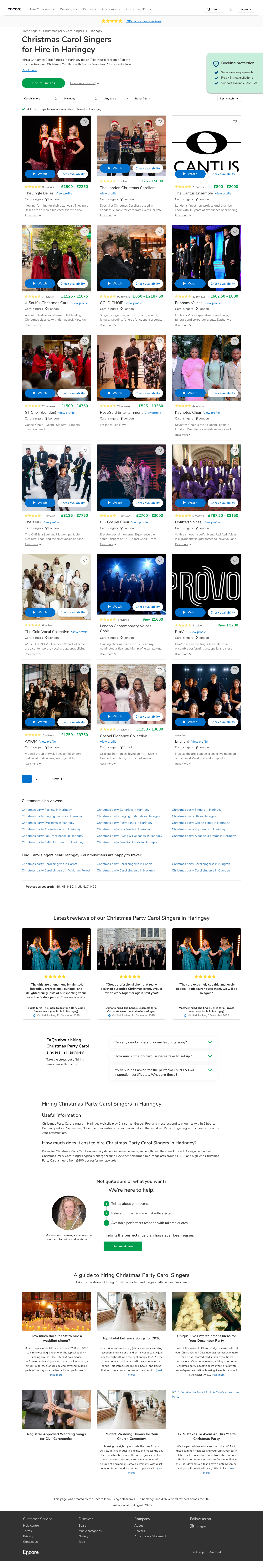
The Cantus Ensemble (137, 1008)
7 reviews (198, 187)
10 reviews (123, 516)
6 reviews (48, 625)
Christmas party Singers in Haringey (196, 810)
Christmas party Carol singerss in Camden (201, 870)
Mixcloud (215, 1552)
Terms (27, 1531)
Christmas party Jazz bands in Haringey (124, 829)
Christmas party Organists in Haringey (48, 823)
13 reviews (48, 516)
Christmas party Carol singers (63, 31)
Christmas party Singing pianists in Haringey (52, 816)
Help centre (31, 1525)
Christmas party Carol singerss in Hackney (126, 870)
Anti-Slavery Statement (150, 1536)
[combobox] (41, 98)
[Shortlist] (230, 9)
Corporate (109, 9)
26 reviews (48, 406)
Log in (244, 9)
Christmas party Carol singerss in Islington (201, 864)
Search (216, 9)
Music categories (90, 1531)
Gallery (83, 1536)
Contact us (30, 1542)
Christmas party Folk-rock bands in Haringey (52, 836)
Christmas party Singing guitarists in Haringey (128, 816)
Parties (88, 9)
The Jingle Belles (53, 1008)
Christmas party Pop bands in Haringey (198, 829)
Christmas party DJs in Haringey (194, 816)
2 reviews (123, 181)
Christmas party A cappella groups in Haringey (204, 836)
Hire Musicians (40, 9)
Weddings (67, 9)
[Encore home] (15, 9)
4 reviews (123, 620)
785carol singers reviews (144, 21)
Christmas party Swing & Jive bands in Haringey (129, 836)
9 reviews (48, 187)
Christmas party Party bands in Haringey (124, 823)
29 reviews (123, 406)
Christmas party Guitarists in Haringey (123, 810)
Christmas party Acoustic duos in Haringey (51, 829)
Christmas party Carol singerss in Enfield (124, 864)
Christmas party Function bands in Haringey (127, 842)
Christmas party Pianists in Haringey (47, 810)
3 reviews (48, 297)
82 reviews (198, 297)
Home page (29, 31)
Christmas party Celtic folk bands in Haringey (52, 842)
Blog (82, 1542)
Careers (139, 1531)
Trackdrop (197, 1552)
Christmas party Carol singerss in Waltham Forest (56, 870)
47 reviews (198, 406)
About (138, 1525)
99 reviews (123, 297)
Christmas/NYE (136, 9)
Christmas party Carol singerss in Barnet (49, 864)
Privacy (28, 1536)
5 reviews (198, 516)
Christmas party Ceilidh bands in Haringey (200, 823)
